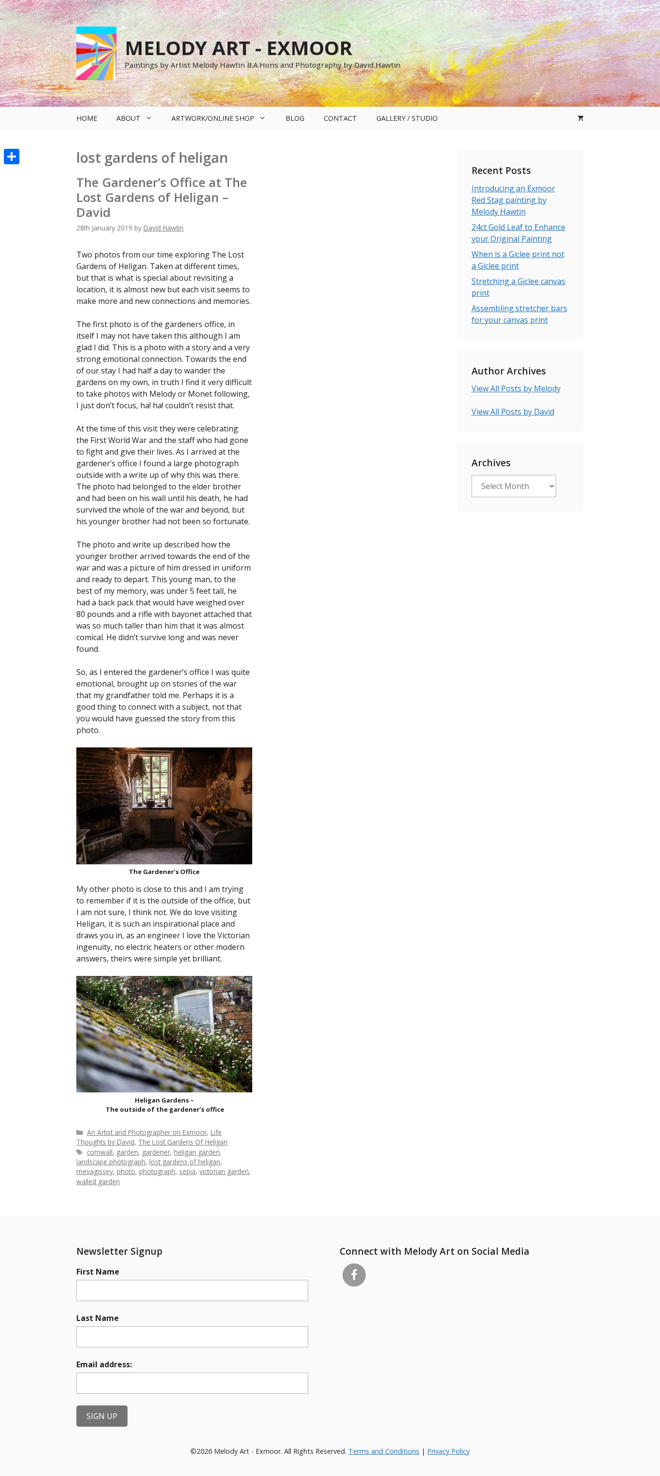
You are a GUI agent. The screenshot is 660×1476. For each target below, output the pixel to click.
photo (126, 1171)
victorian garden (224, 1171)
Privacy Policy (448, 1451)
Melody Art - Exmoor (238, 47)
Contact (340, 118)
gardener (156, 1152)
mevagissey (94, 1171)
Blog (295, 118)
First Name (97, 1271)
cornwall (100, 1152)
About (128, 118)
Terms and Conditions (383, 1451)
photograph (157, 1171)
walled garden (98, 1181)
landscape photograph (110, 1161)
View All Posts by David (513, 411)
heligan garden (197, 1152)
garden (127, 1152)
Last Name (97, 1318)
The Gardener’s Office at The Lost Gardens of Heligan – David (161, 197)
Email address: (104, 1364)
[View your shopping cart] (580, 118)
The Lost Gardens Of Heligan (183, 1141)
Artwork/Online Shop (213, 118)
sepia (187, 1171)
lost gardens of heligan (184, 1161)
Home (86, 118)
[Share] (11, 156)
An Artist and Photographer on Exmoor (147, 1132)
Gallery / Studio (407, 118)
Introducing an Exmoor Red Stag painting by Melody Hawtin (513, 200)
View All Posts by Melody (516, 388)
